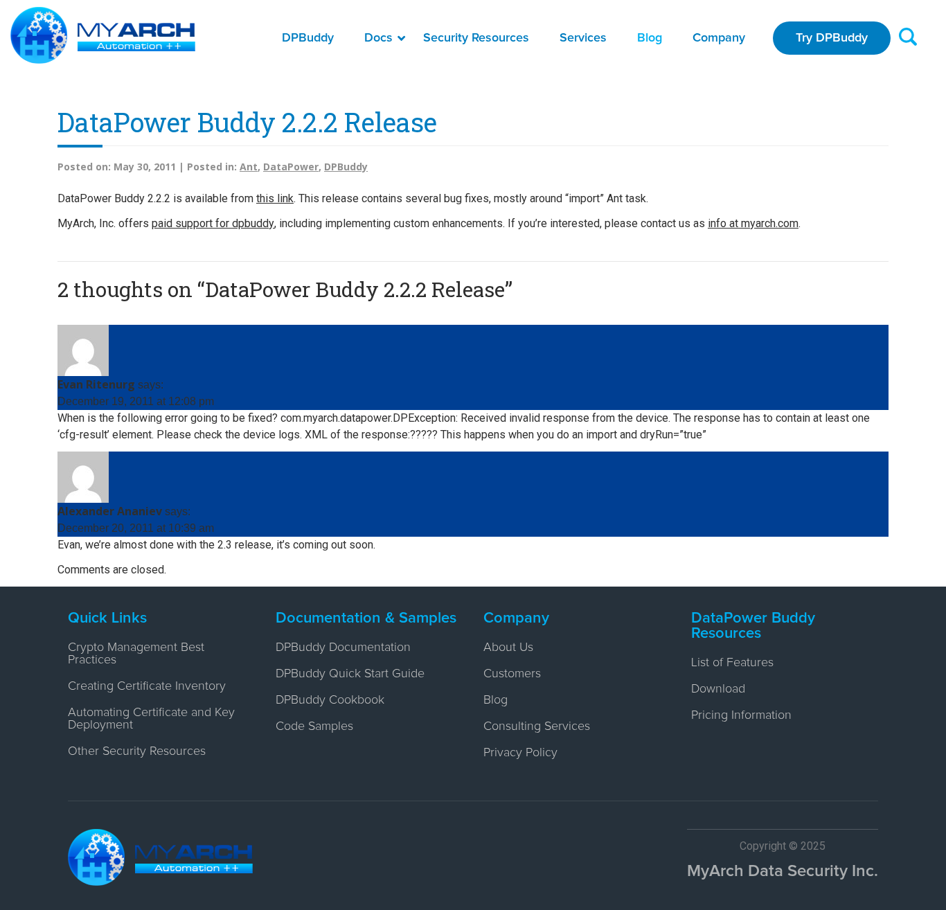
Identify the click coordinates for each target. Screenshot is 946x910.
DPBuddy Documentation (343, 647)
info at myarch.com (753, 223)
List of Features (732, 663)
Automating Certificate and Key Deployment (151, 718)
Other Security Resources (137, 751)
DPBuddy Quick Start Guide (350, 674)
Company (719, 38)
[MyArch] (102, 35)
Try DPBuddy (832, 38)
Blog (649, 38)
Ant (249, 166)
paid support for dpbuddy (213, 223)
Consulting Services (536, 726)
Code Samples (314, 726)
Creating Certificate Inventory (147, 686)
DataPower (291, 166)
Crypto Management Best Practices (136, 653)
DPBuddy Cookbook (330, 700)
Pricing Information (741, 715)
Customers (512, 674)
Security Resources (476, 38)
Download (718, 689)
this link (275, 198)
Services (583, 38)
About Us (508, 647)
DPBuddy (308, 38)
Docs (378, 38)
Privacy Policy (520, 753)
